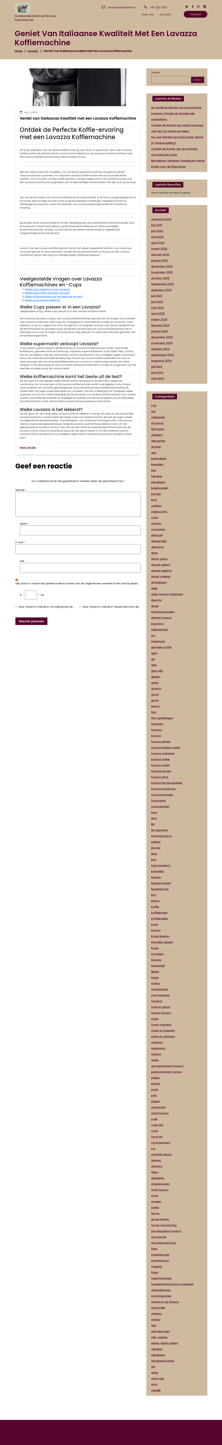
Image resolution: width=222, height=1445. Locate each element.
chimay (156, 523)
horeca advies (161, 742)
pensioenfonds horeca (166, 1072)
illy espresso (159, 830)
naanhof (157, 1042)
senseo (156, 1160)
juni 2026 (157, 231)
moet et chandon (163, 1036)
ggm (154, 653)
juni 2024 (157, 372)
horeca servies (161, 771)
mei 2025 (157, 308)
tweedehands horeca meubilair (172, 1284)
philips (155, 1078)
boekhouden (159, 488)
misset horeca (161, 1013)
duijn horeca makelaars (167, 594)
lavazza (32, 51)
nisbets (156, 1054)
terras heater (160, 1219)
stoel (154, 1196)
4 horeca (157, 423)
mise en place (160, 1007)
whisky (155, 1319)
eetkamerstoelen (163, 612)
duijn (154, 588)
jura (153, 859)
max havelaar (160, 995)
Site (22, 561)
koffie (155, 907)
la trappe (157, 954)
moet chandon (161, 1025)
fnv (153, 635)
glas (154, 665)
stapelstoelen (160, 1184)
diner (154, 553)
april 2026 (157, 243)
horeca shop (159, 777)
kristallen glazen (162, 942)
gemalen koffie (161, 647)
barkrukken (158, 458)
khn (153, 895)
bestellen (157, 464)
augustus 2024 (161, 361)
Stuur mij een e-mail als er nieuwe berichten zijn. (111, 606)
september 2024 (162, 355)
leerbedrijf (158, 966)
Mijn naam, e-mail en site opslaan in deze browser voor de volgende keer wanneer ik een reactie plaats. (76, 583)
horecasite (158, 800)
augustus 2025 (161, 290)
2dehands (158, 417)
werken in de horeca (165, 1302)
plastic (155, 1084)
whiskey (156, 1314)
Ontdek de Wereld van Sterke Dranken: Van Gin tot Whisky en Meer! (177, 128)
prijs (154, 1095)
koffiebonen (159, 913)
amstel (156, 447)
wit (153, 1367)
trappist (156, 1266)
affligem (156, 435)
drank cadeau (160, 576)
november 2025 (162, 272)
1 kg (153, 405)
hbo (153, 712)
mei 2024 (157, 378)
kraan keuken (160, 936)
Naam (24, 523)
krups (155, 948)
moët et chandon (163, 1030)
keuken (156, 877)
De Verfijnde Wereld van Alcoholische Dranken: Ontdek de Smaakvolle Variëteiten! (176, 113)
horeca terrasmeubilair (166, 783)
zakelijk (156, 1390)
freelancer (158, 641)
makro (155, 983)
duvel (154, 606)
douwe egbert (160, 565)
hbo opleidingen (162, 718)
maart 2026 (159, 249)
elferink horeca (161, 618)
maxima (156, 1001)
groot (155, 694)
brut (154, 500)
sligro (155, 1172)
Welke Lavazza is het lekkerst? (43, 300)
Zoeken (155, 72)
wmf (154, 1384)
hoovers (156, 730)
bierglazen (158, 482)
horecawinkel (160, 806)
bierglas (156, 476)
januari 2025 (159, 331)
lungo (155, 977)
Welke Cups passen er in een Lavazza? (47, 289)
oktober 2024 (160, 349)
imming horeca (161, 836)
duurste (156, 600)
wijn (153, 1325)
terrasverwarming (163, 1243)
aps (153, 453)
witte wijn (157, 1378)
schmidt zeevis (161, 1154)
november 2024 (162, 343)
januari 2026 (159, 260)
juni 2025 (157, 302)
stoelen (156, 1202)
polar (154, 1089)
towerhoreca (160, 1260)
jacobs (155, 848)
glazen (155, 677)
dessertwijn (159, 541)
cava (154, 517)
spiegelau (157, 1178)
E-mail (20, 542)
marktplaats (159, 989)
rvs (153, 1148)
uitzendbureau (161, 1290)
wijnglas (156, 1349)
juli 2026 (156, 225)
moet (155, 1019)
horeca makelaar (163, 753)
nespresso (158, 1048)
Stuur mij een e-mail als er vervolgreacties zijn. (46, 606)
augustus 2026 (161, 219)
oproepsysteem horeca (167, 1066)
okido (155, 1060)
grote (155, 700)
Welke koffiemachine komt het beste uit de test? (54, 296)
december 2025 (162, 266)
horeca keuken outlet (165, 747)
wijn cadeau (159, 1337)
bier (153, 470)
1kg (153, 411)
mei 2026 (157, 237)
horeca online (160, 759)
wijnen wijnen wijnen (164, 1343)
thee (154, 1249)
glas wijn (157, 671)
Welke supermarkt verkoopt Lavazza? (47, 293)
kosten (156, 930)
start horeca (159, 1190)
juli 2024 (156, 367)
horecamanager (162, 795)
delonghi (157, 535)
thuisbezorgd (160, 1255)
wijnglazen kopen (162, 1361)
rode (154, 1119)
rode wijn (157, 1125)
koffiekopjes (159, 918)
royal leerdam (160, 1143)
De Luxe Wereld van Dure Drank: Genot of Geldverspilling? (177, 140)
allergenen (158, 441)
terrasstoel (158, 1237)
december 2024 (162, 337)
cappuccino (159, 512)
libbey (155, 972)
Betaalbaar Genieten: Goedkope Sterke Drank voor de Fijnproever (178, 163)
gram (155, 683)
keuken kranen (161, 883)
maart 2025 (159, 319)
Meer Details (28, 447)
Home (18, 51)
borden (156, 494)
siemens (156, 1166)
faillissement (159, 629)
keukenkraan (160, 889)
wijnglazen (158, 1355)
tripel (154, 1272)
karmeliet (157, 871)
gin (153, 659)
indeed (155, 842)
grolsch (156, 688)
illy (152, 824)
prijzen (155, 1101)
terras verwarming (163, 1225)
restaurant (158, 1107)
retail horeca (160, 1113)
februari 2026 (160, 254)
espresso (157, 624)
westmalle (158, 1308)
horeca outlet (160, 765)
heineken (157, 724)
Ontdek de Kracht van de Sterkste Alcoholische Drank (174, 152)
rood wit (156, 1137)
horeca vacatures (163, 789)
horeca (156, 736)
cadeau (156, 506)
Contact (195, 14)
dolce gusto (159, 559)
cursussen (158, 529)
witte (154, 1373)
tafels (155, 1207)
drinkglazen (159, 582)
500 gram (157, 429)
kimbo (155, 901)
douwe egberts (161, 570)
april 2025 (158, 313)
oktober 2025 (160, 278)
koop (154, 924)
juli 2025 (156, 296)
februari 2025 (160, 325)
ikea (154, 818)
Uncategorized (161, 1296)
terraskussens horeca (166, 1231)
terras (155, 1213)
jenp (154, 854)
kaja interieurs (160, 865)
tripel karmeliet (161, 1278)
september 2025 (162, 284)
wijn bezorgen (160, 1331)
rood (154, 1131)
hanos (155, 706)
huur (154, 812)
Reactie (20, 490)
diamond (157, 547)
